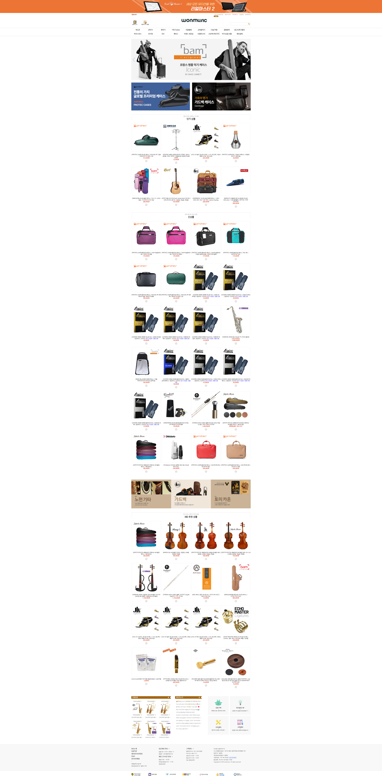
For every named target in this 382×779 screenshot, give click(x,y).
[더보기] (168, 697)
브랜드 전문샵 (188, 34)
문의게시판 (248, 14)
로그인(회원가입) (219, 14)
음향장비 (227, 30)
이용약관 (134, 751)
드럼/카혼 (214, 30)
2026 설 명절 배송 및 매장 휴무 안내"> (185, 712)
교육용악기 (201, 30)
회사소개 (134, 749)
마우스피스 (137, 34)
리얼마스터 (201, 34)
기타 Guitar (176, 30)
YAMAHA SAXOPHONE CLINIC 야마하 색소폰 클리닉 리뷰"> (189, 715)
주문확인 (241, 14)
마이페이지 (235, 14)
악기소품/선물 (227, 34)
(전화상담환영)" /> (235, 335)
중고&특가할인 (239, 30)
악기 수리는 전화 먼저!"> (182, 729)
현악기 (163, 30)
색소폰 (137, 30)
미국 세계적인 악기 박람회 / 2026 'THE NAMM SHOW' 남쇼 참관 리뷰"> (189, 720)
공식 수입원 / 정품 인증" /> (206, 292)
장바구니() (228, 14)
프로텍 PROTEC (214, 34)
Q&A (133, 756)
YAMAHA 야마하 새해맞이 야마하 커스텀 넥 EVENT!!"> (189, 723)
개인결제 (240, 34)
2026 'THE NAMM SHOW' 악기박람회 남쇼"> (188, 726)
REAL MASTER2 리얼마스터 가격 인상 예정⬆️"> (188, 709)
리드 (163, 34)
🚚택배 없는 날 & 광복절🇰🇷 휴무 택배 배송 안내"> (188, 701)
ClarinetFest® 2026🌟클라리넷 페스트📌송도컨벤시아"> (189, 704)
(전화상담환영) (151, 721)
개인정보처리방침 (136, 754)
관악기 (150, 30)
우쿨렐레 (189, 30)
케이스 (176, 34)
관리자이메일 (135, 759)
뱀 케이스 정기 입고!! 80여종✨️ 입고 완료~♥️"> (188, 707)
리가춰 (150, 34)
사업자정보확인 (232, 757)
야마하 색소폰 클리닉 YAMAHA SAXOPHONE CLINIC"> (189, 718)
